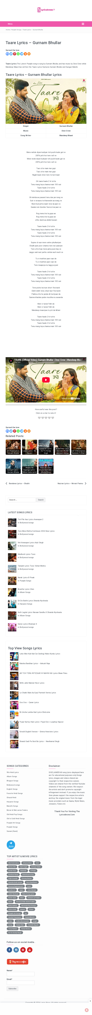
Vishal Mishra (25, 929)
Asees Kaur (12, 871)
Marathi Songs (12, 806)
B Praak (33, 871)
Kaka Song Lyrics (28, 894)
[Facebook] (7, 53)
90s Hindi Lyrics (13, 772)
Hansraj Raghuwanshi (15, 886)
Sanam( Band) (12, 831)
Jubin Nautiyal (13, 894)
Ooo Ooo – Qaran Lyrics (29, 702)
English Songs (12, 789)
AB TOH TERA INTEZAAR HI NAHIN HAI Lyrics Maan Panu (43, 673)
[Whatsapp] (18, 53)
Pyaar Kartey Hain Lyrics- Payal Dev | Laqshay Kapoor (42, 722)
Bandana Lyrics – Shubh (19, 483)
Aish (37, 863)
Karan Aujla (12, 898)
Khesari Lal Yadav (34, 898)
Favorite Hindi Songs (15, 793)
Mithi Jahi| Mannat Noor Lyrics (32, 683)
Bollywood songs (13, 785)
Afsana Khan (27, 863)
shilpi (10, 921)
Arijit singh (23, 867)
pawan (22, 909)
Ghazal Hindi (11, 798)
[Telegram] (21, 53)
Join (11, 846)
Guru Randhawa (31, 882)
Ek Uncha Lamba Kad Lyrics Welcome (35, 712)
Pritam (31, 909)
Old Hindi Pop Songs (14, 814)
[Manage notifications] (87, 1010)
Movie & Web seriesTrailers (17, 810)
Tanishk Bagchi (33, 925)
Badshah (23, 871)
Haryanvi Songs (13, 802)
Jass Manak (31, 890)
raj (26, 913)
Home (8, 30)
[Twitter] (11, 53)
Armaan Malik (36, 867)
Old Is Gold (12, 909)
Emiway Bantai (27, 878)
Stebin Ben (20, 925)
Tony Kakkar (12, 929)
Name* (10, 970)
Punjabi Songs (16, 30)
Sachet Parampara (14, 917)
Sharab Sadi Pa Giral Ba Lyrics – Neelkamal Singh (39, 741)
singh (35, 921)
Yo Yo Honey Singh (14, 933)
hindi (29, 886)
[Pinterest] (14, 53)
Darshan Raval (13, 874)
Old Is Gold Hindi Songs (16, 819)
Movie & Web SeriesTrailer (25, 902)
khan (22, 898)
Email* (9, 979)
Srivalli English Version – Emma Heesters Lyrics (39, 732)
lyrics (10, 902)
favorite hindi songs (15, 882)
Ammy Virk (12, 867)
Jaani (21, 890)
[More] (29, 53)
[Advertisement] (67, 835)
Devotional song (28, 874)
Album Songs (12, 776)
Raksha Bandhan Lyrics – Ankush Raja (35, 663)
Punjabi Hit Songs (13, 823)
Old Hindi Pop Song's (28, 905)
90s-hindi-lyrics (13, 863)
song (10, 925)
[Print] (25, 53)
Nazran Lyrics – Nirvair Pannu (70, 483)
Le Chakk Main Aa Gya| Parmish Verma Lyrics (38, 693)
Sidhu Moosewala (22, 921)
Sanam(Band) (30, 917)
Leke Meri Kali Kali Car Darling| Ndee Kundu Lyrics (40, 654)
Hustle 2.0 (11, 890)
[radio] (39, 418)
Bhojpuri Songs (12, 781)
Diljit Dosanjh (12, 878)
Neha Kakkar (12, 905)
